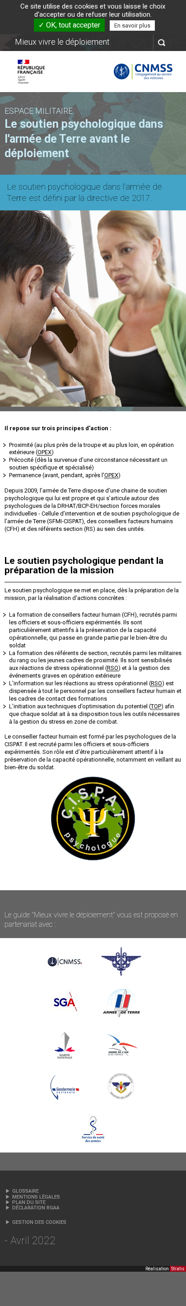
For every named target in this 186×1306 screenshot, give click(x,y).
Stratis (178, 1268)
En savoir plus (132, 25)
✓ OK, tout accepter (69, 25)
